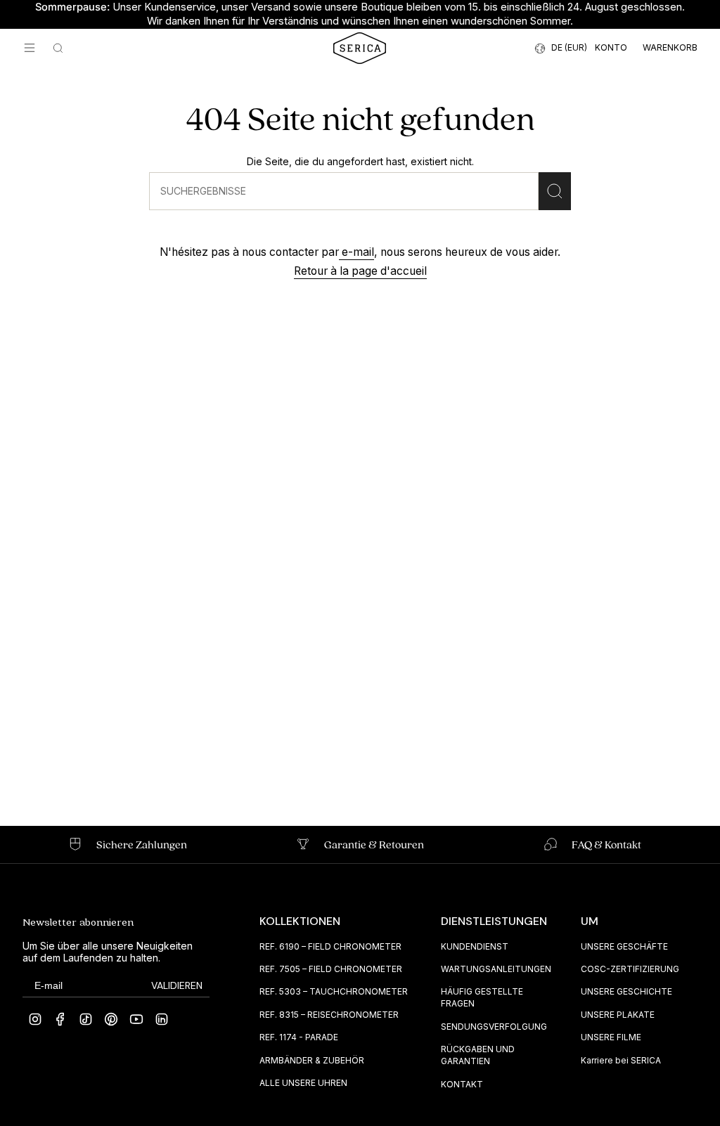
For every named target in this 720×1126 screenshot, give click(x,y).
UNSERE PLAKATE (618, 1014)
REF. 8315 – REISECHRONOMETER (329, 1014)
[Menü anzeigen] (29, 48)
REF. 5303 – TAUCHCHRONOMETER (333, 991)
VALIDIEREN (176, 985)
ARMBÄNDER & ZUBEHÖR (311, 1060)
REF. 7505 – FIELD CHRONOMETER (330, 969)
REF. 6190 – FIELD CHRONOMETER (330, 946)
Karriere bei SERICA (621, 1060)
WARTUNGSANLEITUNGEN (496, 969)
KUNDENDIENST (474, 946)
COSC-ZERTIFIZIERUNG (630, 969)
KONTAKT (462, 1084)
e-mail (356, 252)
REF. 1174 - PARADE (298, 1037)
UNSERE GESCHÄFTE (624, 946)
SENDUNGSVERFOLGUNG (494, 1026)
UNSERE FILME (611, 1037)
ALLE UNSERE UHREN (303, 1083)
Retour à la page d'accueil (360, 271)
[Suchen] (555, 191)
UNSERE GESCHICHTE (626, 991)
